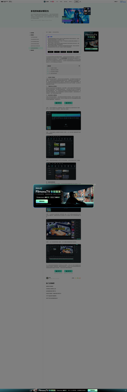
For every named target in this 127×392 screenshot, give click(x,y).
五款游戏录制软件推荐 (35, 39)
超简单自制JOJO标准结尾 (35, 45)
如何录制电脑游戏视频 (35, 41)
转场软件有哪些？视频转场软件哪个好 (53, 293)
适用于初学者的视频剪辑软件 (52, 298)
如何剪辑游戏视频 (34, 37)
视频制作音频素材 (49, 286)
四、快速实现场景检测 (53, 73)
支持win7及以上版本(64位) (58, 105)
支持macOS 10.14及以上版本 (68, 105)
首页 (47, 32)
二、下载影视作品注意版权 (53, 69)
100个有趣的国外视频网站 (51, 295)
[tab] (36, 33)
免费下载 (58, 102)
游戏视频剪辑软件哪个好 (51, 291)
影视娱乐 (50, 32)
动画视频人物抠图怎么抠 (51, 288)
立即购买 (76, 1)
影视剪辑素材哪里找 (34, 48)
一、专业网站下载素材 (53, 68)
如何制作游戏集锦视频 (35, 43)
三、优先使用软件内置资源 (53, 71)
